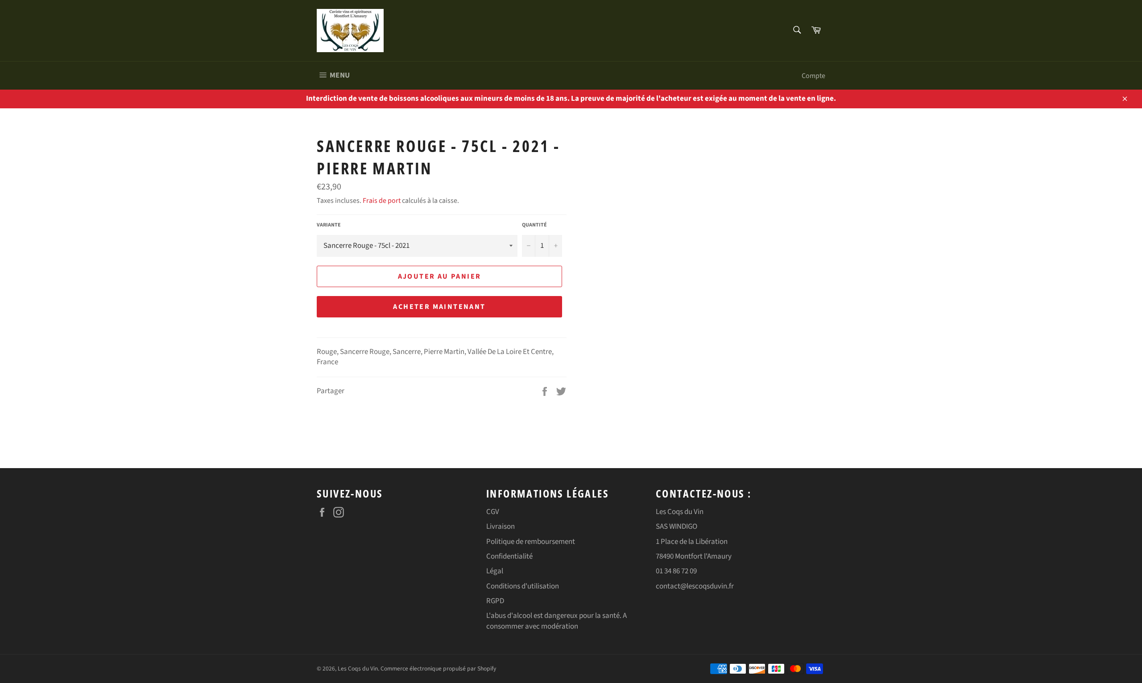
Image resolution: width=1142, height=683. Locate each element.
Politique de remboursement (530, 541)
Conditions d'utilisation (522, 586)
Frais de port (382, 201)
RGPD (495, 601)
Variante (329, 225)
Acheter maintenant (439, 307)
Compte (813, 76)
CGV (492, 511)
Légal (494, 571)
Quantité (534, 225)
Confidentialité (509, 556)
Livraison (500, 526)
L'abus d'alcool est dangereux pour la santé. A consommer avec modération (556, 620)
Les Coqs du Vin (358, 668)
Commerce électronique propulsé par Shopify (438, 668)
